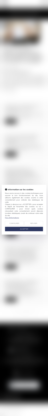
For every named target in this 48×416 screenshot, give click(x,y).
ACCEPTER (24, 229)
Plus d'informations (12, 218)
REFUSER (33, 223)
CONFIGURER (14, 223)
